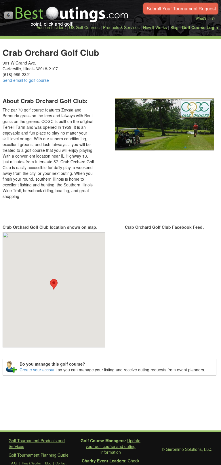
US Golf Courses (84, 27)
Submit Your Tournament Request (181, 8)
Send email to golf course (26, 80)
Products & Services (121, 27)
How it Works (155, 27)
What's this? (205, 18)
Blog (174, 27)
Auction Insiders (51, 27)
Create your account (38, 370)
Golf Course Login (200, 27)
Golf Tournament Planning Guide (38, 455)
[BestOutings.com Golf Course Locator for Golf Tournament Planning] (71, 14)
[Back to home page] (8, 15)
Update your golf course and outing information (113, 446)
